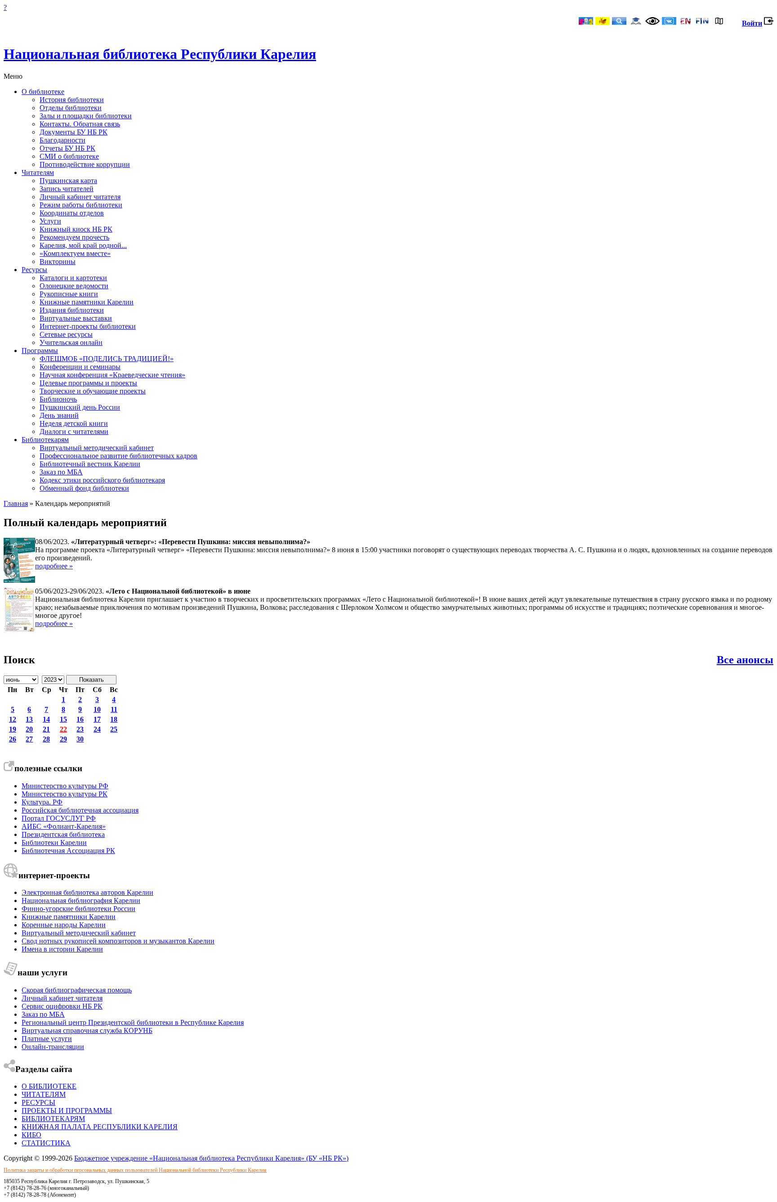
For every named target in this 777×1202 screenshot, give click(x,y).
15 (63, 719)
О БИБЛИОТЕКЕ (49, 1086)
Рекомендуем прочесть (74, 237)
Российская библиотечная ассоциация (80, 810)
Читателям (38, 172)
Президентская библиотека (63, 834)
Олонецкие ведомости (74, 286)
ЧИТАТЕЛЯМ (44, 1094)
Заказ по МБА (61, 472)
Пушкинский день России (80, 407)
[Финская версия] (702, 22)
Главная (16, 503)
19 (12, 729)
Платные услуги (47, 1038)
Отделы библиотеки (71, 108)
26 (12, 739)
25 (113, 729)
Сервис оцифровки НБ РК (62, 1006)
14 (46, 719)
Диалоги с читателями (74, 431)
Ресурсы (34, 269)
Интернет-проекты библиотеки (88, 326)
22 (63, 729)
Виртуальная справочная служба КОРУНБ (87, 1030)
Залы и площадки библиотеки (86, 116)
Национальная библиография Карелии (81, 900)
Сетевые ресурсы (66, 334)
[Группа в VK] (669, 22)
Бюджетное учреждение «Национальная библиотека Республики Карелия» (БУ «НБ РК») (211, 1158)
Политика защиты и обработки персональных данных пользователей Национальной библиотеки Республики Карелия (135, 1170)
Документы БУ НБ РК (73, 132)
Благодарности (62, 140)
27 (29, 739)
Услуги (50, 221)
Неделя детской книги (74, 423)
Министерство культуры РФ (65, 786)
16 (80, 719)
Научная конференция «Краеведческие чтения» (112, 375)
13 (29, 719)
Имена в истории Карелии (62, 949)
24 (97, 729)
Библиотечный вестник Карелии (90, 464)
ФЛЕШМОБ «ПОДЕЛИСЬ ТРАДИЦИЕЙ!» (107, 358)
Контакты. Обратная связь (80, 124)
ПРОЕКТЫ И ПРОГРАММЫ (67, 1110)
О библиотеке (43, 91)
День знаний (59, 415)
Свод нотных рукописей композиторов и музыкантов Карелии (118, 941)
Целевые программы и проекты (88, 383)
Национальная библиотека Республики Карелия (160, 54)
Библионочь (58, 399)
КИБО (31, 1135)
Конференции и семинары (80, 367)
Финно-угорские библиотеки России (78, 908)
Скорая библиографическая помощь (77, 990)
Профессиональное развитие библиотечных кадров (118, 456)
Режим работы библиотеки (81, 205)
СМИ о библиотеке (69, 156)
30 (80, 739)
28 (46, 739)
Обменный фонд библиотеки (84, 488)
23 (80, 729)
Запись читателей (67, 188)
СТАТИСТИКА (46, 1143)
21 (46, 729)
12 (12, 719)
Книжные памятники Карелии (87, 302)
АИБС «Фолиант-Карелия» (64, 826)
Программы (40, 350)
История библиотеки (72, 99)
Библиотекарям (45, 439)
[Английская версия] (686, 22)
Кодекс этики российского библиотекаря (102, 480)
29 (63, 739)
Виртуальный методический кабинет (97, 447)
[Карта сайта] (719, 22)
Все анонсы (745, 660)
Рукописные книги (69, 294)
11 (114, 709)
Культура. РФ (42, 802)
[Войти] (768, 23)
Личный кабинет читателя (80, 197)
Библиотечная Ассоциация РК (68, 850)
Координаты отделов (72, 213)
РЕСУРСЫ (38, 1102)
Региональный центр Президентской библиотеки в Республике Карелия (133, 1022)
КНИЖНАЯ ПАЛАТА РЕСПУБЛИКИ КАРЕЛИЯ (100, 1127)
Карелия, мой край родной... (83, 245)
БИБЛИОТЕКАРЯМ (53, 1118)
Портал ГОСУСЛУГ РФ (59, 818)
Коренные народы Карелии (64, 925)
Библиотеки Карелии (54, 842)
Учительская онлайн (71, 342)
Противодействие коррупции (85, 164)
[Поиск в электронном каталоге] (619, 22)
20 (29, 729)
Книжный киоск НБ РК (76, 229)
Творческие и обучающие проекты (93, 391)
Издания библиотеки (72, 310)
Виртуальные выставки (76, 318)
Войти (752, 23)
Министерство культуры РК (64, 794)
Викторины (58, 261)
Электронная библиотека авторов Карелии (87, 892)
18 (113, 719)
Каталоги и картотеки (73, 278)
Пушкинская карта (68, 180)
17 (97, 719)
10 (97, 709)
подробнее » (54, 566)
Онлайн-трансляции (53, 1046)
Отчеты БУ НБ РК (67, 148)
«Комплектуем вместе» (75, 253)
